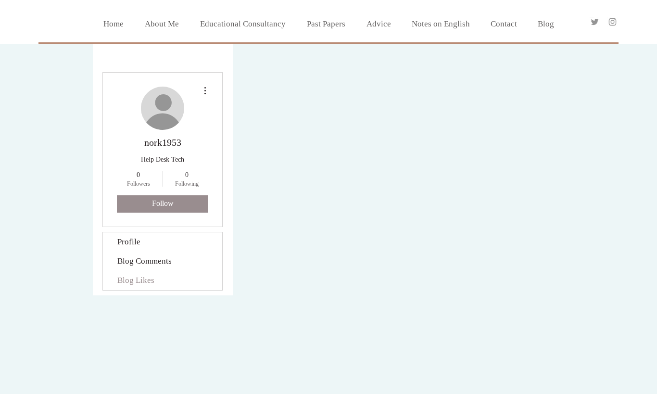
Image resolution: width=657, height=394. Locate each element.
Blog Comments (144, 261)
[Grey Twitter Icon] (595, 22)
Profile (128, 241)
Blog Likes (135, 280)
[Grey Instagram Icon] (612, 22)
